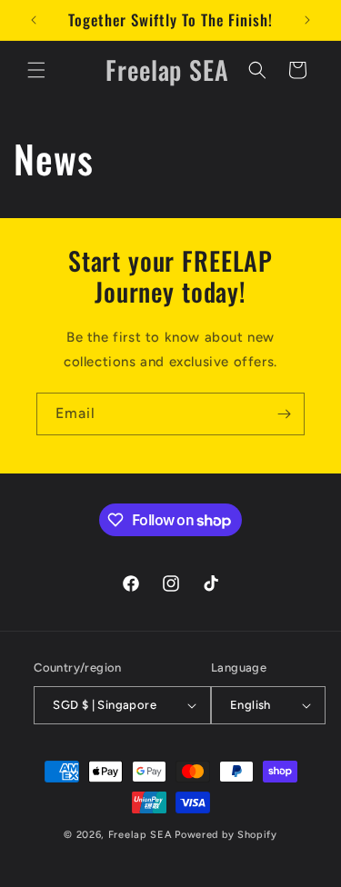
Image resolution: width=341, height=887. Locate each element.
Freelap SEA (140, 835)
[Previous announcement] (34, 20)
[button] (36, 70)
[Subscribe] (284, 414)
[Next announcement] (307, 20)
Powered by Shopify (226, 835)
